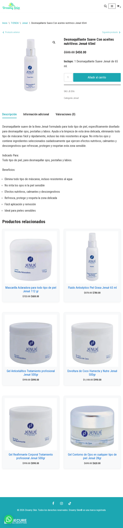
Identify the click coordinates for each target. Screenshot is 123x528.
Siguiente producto (110, 32)
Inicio (5, 23)
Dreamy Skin (75, 510)
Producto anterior (12, 32)
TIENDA (15, 23)
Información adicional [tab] (36, 114)
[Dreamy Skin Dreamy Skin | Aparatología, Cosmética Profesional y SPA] (11, 6)
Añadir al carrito (97, 77)
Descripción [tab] (9, 114)
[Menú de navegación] (112, 6)
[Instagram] (61, 503)
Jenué (25, 23)
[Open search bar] (105, 6)
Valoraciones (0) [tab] (65, 114)
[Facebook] (53, 503)
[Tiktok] (69, 503)
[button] (54, 42)
